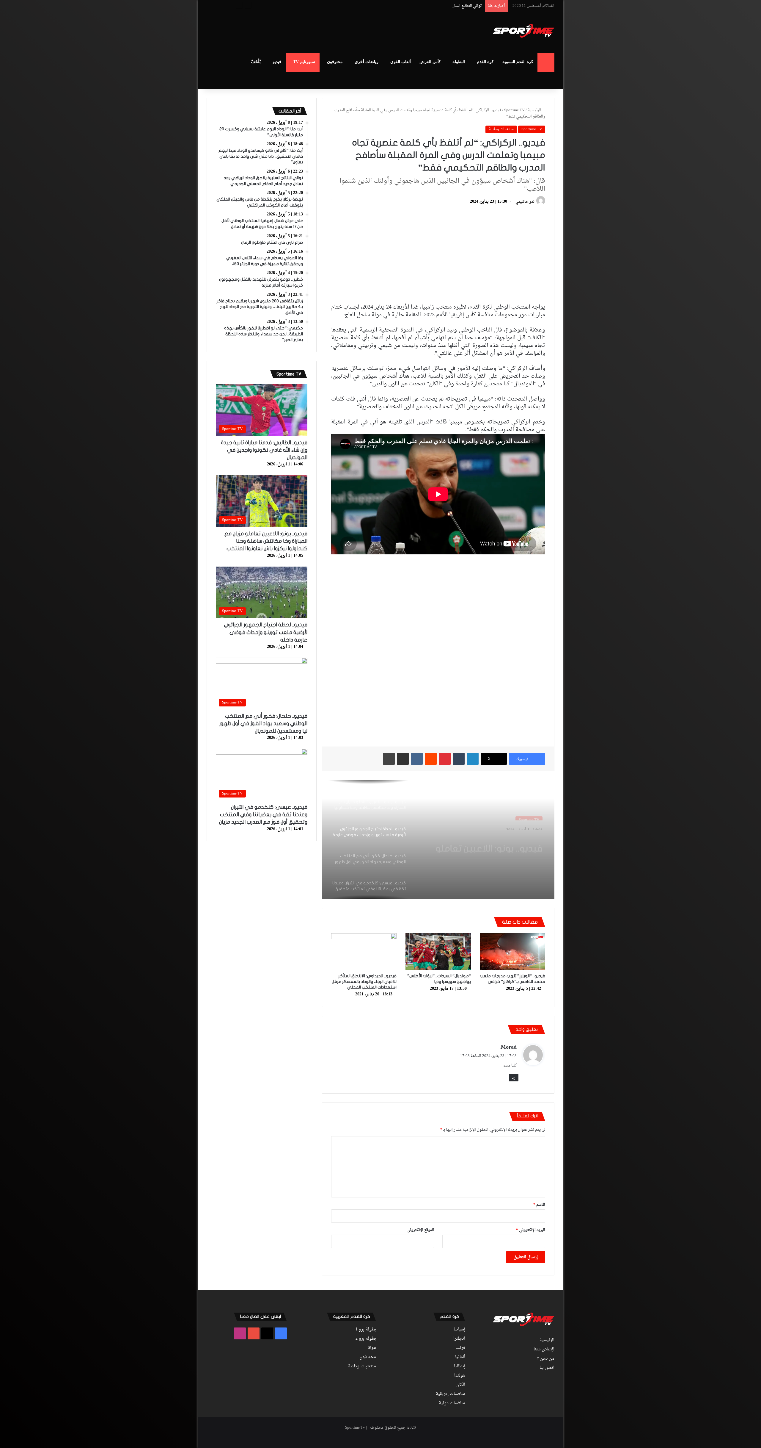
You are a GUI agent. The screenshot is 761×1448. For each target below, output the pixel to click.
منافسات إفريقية (450, 1394)
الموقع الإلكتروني (420, 1230)
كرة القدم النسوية (517, 62)
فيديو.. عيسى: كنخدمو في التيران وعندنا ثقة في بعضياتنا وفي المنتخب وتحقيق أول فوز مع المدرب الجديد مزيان (263, 814)
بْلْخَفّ (256, 62)
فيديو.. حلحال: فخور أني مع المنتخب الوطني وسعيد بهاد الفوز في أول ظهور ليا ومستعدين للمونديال (263, 723)
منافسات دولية (452, 1403)
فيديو (277, 62)
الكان (460, 1385)
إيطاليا (459, 1366)
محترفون (335, 62)
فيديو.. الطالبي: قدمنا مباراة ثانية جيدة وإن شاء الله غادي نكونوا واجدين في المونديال (264, 450)
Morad (509, 1047)
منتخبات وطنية (501, 129)
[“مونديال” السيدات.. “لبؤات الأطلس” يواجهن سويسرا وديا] (438, 951)
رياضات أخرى (366, 62)
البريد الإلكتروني (530, 1230)
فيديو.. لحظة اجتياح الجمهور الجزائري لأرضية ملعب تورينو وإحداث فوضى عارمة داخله (488, 842)
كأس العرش (430, 62)
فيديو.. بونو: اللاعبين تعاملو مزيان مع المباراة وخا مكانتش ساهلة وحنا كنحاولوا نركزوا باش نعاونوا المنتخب (265, 541)
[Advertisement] (321, 31)
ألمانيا (460, 1357)
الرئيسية (535, 110)
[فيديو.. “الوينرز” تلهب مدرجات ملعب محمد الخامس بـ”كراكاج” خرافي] (512, 951)
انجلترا (459, 1339)
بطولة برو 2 (366, 1339)
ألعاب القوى (400, 62)
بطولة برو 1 (366, 1329)
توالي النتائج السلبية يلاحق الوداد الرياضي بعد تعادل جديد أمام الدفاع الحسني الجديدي (412, 6)
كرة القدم (485, 62)
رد (513, 1077)
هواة (372, 1348)
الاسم (539, 1204)
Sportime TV (514, 110)
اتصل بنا (547, 1368)
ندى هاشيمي (524, 201)
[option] (438, 839)
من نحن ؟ (545, 1359)
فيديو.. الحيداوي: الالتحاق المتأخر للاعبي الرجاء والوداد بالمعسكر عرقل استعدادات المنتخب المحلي (364, 981)
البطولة (458, 62)
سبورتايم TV (304, 62)
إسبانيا (459, 1329)
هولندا (459, 1376)
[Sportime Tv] (523, 31)
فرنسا (460, 1348)
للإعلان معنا (544, 1349)
